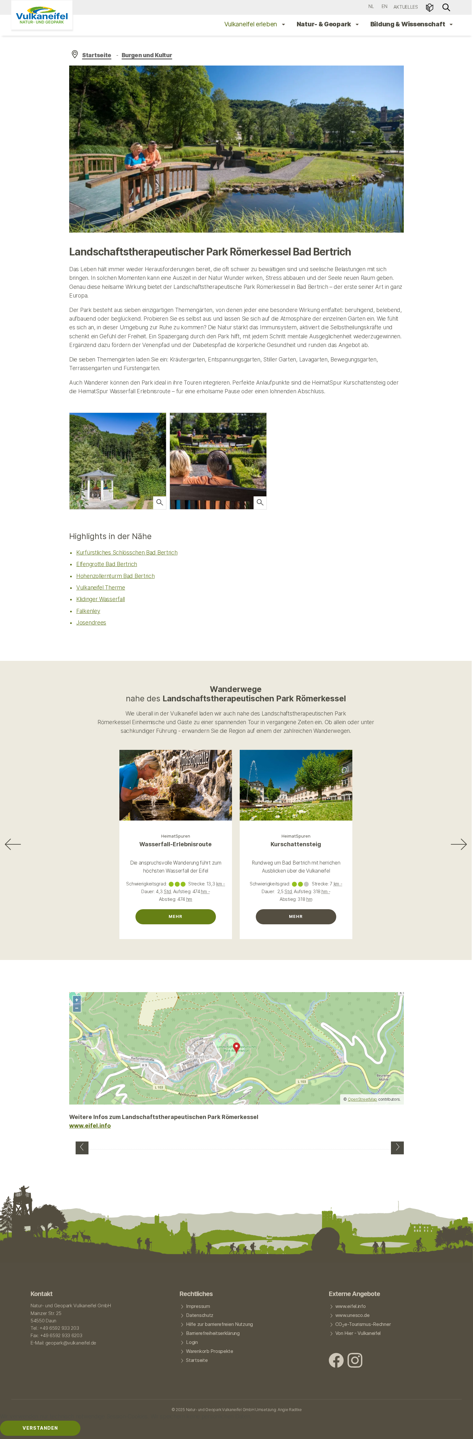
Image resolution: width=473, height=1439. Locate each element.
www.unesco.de (352, 1315)
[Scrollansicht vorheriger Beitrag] (13, 844)
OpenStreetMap (362, 1099)
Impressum (198, 1306)
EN (384, 6)
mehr (175, 916)
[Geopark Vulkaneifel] (41, 15)
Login (192, 1342)
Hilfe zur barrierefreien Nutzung (219, 1324)
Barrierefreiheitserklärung (212, 1333)
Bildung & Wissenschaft (408, 24)
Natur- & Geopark (324, 24)
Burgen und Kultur (147, 55)
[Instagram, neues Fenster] (355, 1361)
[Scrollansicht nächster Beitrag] (459, 844)
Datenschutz (199, 1315)
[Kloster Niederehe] (82, 1147)
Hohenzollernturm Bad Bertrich (115, 576)
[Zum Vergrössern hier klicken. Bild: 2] (159, 502)
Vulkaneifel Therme (100, 587)
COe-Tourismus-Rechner (363, 1324)
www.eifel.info (90, 1125)
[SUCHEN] (446, 7)
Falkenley (88, 611)
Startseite (96, 55)
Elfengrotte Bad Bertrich (106, 564)
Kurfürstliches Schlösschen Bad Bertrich (127, 552)
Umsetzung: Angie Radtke (278, 1409)
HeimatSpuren (175, 836)
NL (371, 6)
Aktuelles (406, 7)
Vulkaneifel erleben (251, 24)
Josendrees (91, 622)
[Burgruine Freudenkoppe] (397, 1147)
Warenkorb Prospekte (209, 1351)
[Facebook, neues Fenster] (336, 1361)
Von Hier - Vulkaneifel (358, 1333)
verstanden (40, 1428)
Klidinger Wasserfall (100, 599)
